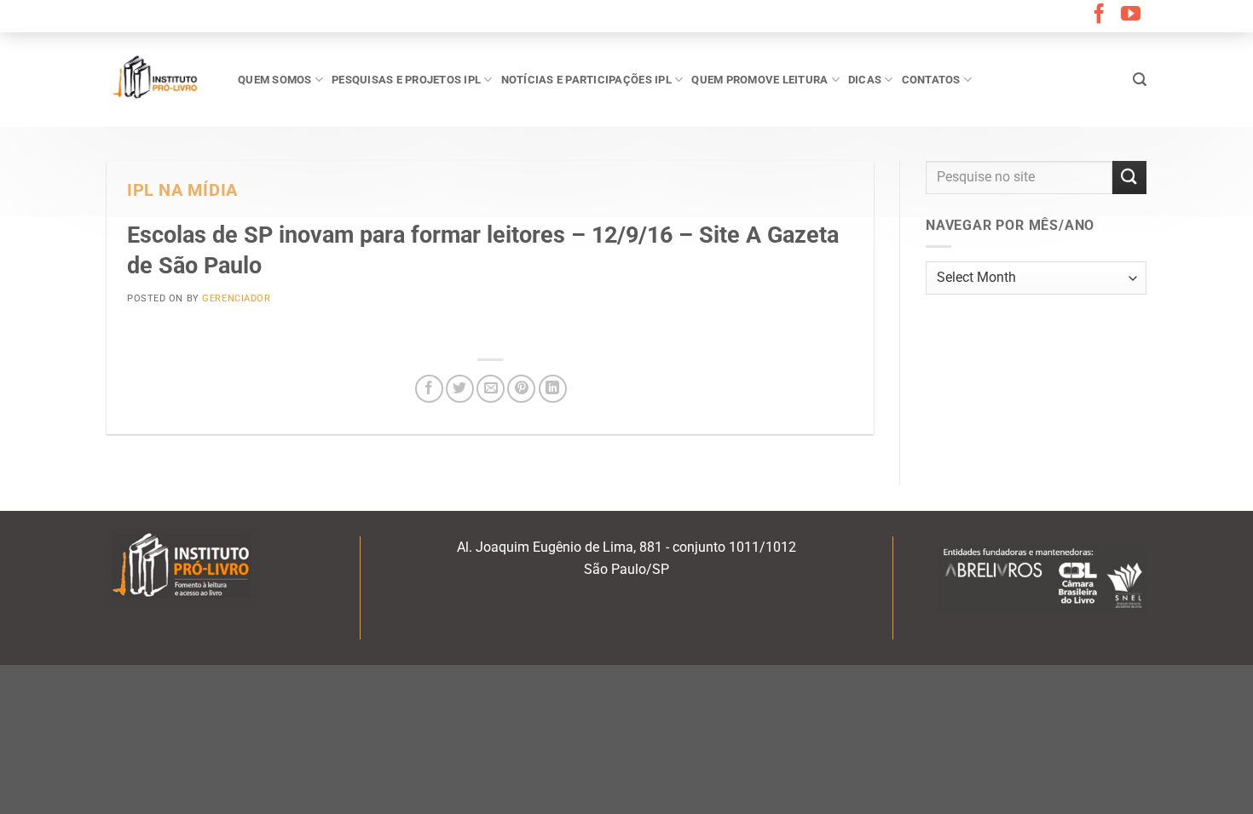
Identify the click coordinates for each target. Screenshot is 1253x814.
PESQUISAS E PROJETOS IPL (406, 79)
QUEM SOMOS (275, 79)
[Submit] (1129, 177)
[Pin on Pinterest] (521, 389)
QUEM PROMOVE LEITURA (759, 79)
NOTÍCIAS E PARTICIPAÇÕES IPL (586, 79)
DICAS (864, 79)
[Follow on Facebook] (1099, 15)
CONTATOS (931, 79)
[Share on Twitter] (460, 389)
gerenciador (236, 298)
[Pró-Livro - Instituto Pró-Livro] (159, 79)
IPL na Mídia (182, 190)
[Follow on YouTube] (1130, 15)
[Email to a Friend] (490, 389)
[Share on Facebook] (429, 389)
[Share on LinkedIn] (553, 389)
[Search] (1139, 79)
